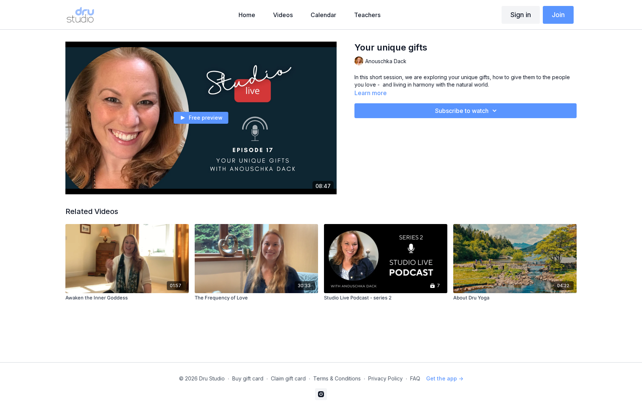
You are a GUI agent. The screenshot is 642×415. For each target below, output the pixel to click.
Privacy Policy (385, 378)
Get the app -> (444, 378)
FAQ (415, 378)
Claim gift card (288, 378)
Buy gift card (247, 378)
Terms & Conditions (337, 378)
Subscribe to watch (462, 110)
